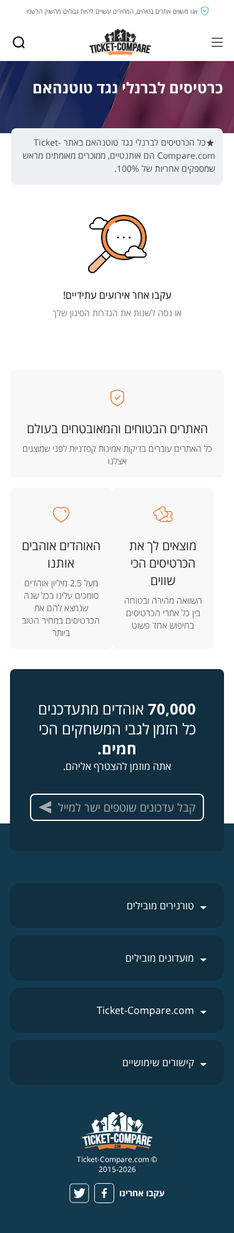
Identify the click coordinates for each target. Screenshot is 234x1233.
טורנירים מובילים (160, 905)
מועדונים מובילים (159, 958)
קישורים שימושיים (158, 1062)
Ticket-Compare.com (145, 1010)
